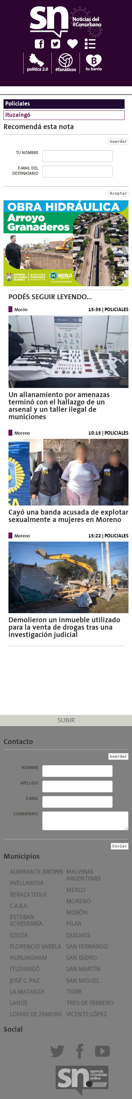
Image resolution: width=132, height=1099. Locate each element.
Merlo (75, 890)
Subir (66, 720)
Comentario (25, 813)
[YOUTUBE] (104, 1054)
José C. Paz (24, 980)
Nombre (30, 767)
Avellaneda (27, 883)
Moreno (78, 901)
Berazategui (28, 894)
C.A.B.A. (19, 906)
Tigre (74, 992)
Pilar (73, 923)
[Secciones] (93, 44)
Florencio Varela (35, 946)
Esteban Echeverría (26, 920)
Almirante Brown (36, 872)
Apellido (29, 782)
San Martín (83, 969)
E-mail (32, 798)
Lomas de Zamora (36, 1014)
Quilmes (78, 935)
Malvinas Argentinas (83, 875)
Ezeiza (19, 935)
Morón (77, 912)
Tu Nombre (27, 152)
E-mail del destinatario (25, 171)
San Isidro (81, 957)
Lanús (18, 1003)
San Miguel (82, 980)
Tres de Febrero (89, 1003)
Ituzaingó (25, 969)
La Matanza (27, 992)
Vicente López (86, 1014)
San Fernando (87, 946)
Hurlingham (28, 957)
